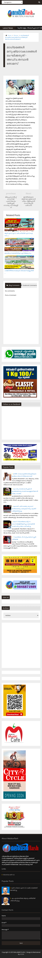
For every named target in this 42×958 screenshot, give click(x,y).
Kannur (16, 35)
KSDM (22, 954)
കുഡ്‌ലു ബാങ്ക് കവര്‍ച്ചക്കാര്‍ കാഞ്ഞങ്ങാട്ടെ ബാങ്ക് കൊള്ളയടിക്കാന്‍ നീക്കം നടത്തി (25, 491)
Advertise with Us (9, 875)
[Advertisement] (21, 645)
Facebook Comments (29, 285)
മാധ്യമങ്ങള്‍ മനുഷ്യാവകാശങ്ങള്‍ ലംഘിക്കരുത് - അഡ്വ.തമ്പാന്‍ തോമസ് (17, 37)
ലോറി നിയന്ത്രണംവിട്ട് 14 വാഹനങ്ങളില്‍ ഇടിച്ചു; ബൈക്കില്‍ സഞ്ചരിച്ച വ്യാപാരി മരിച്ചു (23, 524)
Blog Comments (14, 285)
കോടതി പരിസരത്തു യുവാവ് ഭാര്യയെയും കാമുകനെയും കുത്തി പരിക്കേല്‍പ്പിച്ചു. (24, 508)
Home (10, 35)
